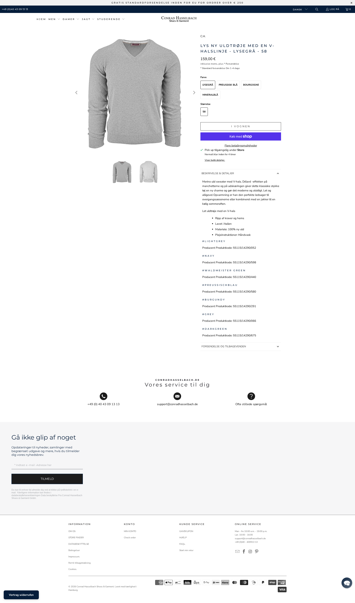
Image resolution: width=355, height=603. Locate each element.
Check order (130, 537)
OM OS (71, 531)
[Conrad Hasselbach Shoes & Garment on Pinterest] (257, 551)
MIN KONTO (130, 531)
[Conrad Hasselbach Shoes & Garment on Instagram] (250, 551)
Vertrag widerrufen (21, 595)
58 (204, 111)
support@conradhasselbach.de (250, 538)
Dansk (298, 9)
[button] (54, 19)
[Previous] (77, 92)
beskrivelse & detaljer (218, 173)
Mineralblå (210, 95)
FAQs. (182, 544)
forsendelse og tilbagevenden (224, 346)
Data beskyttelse (49, 495)
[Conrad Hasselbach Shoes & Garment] (179, 19)
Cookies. (72, 569)
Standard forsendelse (213, 68)
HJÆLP (183, 537)
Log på (334, 9)
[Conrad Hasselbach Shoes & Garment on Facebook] (244, 551)
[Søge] (316, 9)
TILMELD (47, 479)
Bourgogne (251, 85)
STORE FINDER (76, 537)
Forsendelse (232, 63)
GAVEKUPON (186, 531)
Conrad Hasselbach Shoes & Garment (95, 586)
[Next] (194, 92)
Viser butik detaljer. (215, 160)
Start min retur (186, 550)
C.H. (202, 36)
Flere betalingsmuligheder (241, 145)
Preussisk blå (228, 85)
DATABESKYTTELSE (78, 544)
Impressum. (74, 556)
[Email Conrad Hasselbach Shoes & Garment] (237, 551)
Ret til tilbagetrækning (79, 562)
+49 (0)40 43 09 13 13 (15, 9)
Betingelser (74, 550)
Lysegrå (207, 85)
